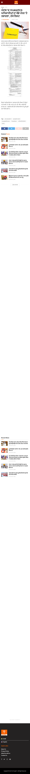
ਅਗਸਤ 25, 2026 (12, 141)
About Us (3, 749)
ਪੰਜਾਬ (6, 7)
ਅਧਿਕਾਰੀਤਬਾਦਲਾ (22, 121)
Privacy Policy (5, 751)
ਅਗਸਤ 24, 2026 (12, 148)
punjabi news (16, 118)
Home (2, 7)
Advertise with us (5, 753)
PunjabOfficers (6, 121)
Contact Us (4, 755)
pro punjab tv (8, 118)
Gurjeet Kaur (6, 19)
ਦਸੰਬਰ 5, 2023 (15, 19)
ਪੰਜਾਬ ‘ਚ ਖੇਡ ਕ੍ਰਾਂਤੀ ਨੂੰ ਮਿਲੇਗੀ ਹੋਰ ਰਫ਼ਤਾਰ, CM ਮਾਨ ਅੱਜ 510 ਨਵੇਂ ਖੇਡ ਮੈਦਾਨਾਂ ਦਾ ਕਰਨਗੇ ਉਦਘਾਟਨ (18, 162)
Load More (15, 184)
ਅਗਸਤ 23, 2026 (12, 179)
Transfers (14, 121)
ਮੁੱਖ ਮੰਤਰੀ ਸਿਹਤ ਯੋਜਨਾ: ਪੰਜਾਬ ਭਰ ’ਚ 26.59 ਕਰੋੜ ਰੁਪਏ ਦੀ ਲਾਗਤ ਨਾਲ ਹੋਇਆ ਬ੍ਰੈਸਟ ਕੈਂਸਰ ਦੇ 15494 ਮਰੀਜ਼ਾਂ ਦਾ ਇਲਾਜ (18, 153)
